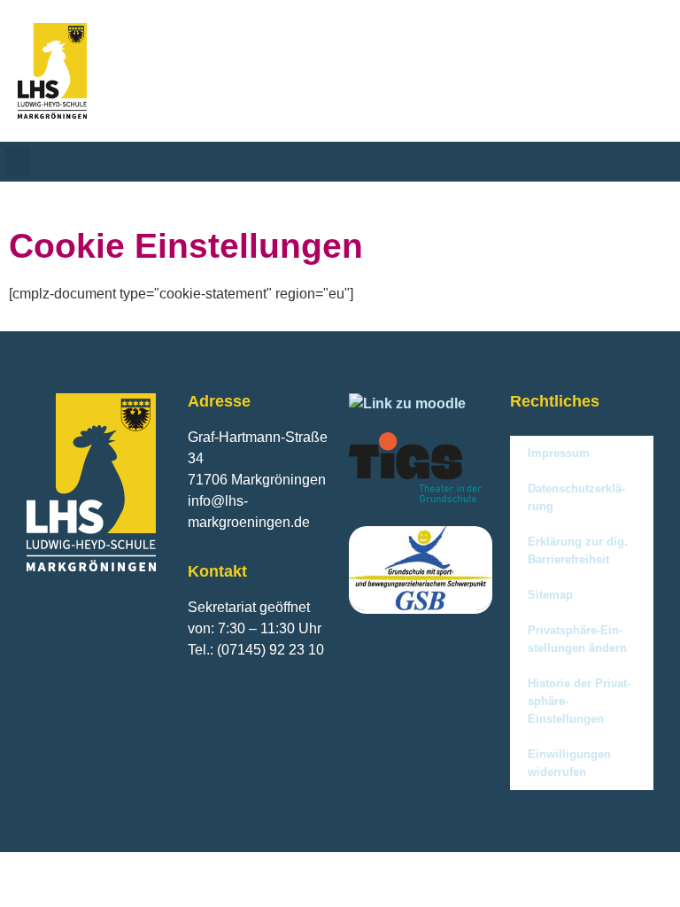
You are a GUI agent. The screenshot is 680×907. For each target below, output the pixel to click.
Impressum (559, 453)
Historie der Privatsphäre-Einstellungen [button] (579, 701)
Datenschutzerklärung (576, 497)
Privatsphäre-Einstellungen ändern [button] (577, 639)
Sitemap (550, 594)
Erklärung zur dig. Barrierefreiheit (578, 550)
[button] (17, 161)
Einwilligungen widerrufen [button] (569, 763)
